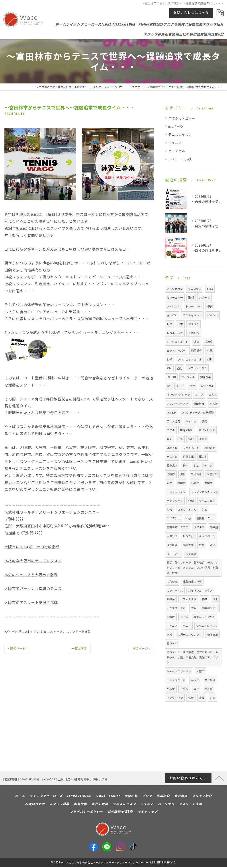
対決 (169, 324)
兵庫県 (208, 341)
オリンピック (207, 430)
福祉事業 (191, 554)
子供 (210, 306)
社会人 (184, 689)
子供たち (193, 333)
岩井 (204, 599)
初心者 (171, 689)
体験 (191, 697)
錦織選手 (205, 377)
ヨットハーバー (176, 350)
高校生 (195, 680)
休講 (210, 350)
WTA (169, 368)
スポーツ (204, 297)
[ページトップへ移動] (219, 778)
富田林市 (199, 403)
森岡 (169, 439)
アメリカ (193, 324)
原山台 (171, 617)
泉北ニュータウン (204, 617)
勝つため (209, 447)
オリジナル (188, 377)
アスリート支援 (80, 631)
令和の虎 (172, 581)
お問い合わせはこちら (191, 12)
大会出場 (209, 680)
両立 (169, 483)
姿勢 (204, 421)
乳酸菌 (171, 599)
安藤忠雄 (212, 634)
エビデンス (173, 518)
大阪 (193, 608)
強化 (179, 368)
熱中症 (214, 527)
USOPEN (171, 377)
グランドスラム (197, 368)
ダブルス (199, 527)
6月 (169, 386)
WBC (212, 545)
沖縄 (191, 501)
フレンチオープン (177, 403)
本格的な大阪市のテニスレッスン (33, 560)
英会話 (203, 439)
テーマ (180, 386)
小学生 (195, 483)
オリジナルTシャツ (178, 394)
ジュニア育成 (207, 501)
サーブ (199, 394)
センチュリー (175, 297)
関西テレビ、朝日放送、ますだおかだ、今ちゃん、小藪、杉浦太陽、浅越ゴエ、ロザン (192, 657)
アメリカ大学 (175, 289)
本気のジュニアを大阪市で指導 (31, 574)
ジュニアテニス (203, 465)
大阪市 (200, 671)
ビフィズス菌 (188, 599)
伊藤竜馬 (188, 456)
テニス (187, 625)
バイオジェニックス (200, 590)
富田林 (182, 483)
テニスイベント (192, 315)
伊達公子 (172, 536)
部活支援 (188, 545)
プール (184, 617)
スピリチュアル (187, 509)
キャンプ (191, 421)
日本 (180, 324)
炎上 (215, 599)
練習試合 (196, 350)
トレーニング (194, 306)
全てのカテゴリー (181, 118)
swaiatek (171, 412)
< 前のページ (17, 648)
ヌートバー (173, 554)
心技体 (171, 474)
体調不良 (172, 447)
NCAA (210, 289)
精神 (185, 465)
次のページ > (141, 648)
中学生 (208, 483)
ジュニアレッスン (207, 625)
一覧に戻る (79, 648)
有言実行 (212, 474)
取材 (191, 297)
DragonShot (186, 430)
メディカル (207, 386)
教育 (201, 545)
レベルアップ (175, 333)
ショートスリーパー (179, 671)
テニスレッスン (29, 631)
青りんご (172, 643)
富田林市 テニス (177, 527)
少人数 (208, 689)
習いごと (172, 315)
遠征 (196, 341)
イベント (212, 315)
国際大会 (172, 465)
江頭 (180, 439)
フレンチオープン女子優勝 (198, 412)
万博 (169, 634)
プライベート (191, 447)
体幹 (191, 439)
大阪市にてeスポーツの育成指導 (31, 546)
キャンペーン (207, 536)
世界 (169, 359)
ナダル (171, 430)
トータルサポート (177, 341)
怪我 (192, 386)
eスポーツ (11, 631)
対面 (212, 697)
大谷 (188, 518)
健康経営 (172, 545)
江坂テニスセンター (190, 634)
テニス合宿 (173, 421)
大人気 (213, 394)
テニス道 (172, 456)
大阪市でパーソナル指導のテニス (33, 588)
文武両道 (196, 474)
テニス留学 (195, 289)
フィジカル (173, 306)
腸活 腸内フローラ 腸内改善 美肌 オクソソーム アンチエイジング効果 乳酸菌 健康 (192, 567)
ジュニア (46, 631)
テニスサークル (176, 608)
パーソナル (61, 631)
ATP (209, 359)
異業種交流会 (210, 608)
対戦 (204, 509)
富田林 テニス (205, 518)
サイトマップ (147, 811)
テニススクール (176, 680)
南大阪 (214, 403)
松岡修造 (188, 536)
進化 (183, 474)
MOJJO (202, 456)
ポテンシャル (175, 501)
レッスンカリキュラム (204, 492)
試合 (169, 509)
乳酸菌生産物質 (192, 581)
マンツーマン (175, 697)
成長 (196, 689)
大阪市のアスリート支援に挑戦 (31, 602)
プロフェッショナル (190, 359)
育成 (201, 697)
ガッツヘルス (175, 590)
